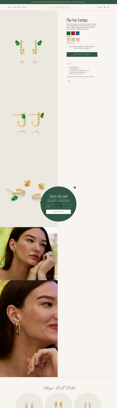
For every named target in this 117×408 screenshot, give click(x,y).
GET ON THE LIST (58, 211)
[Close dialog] (75, 187)
